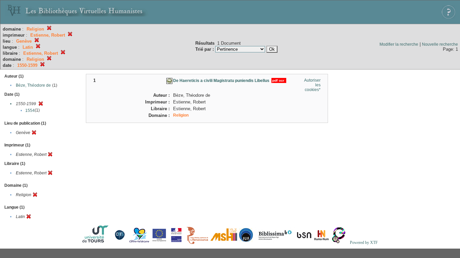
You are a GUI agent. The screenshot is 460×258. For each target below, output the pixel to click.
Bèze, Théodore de (33, 85)
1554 (30, 110)
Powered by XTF (364, 242)
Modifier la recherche (399, 44)
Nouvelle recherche (440, 44)
